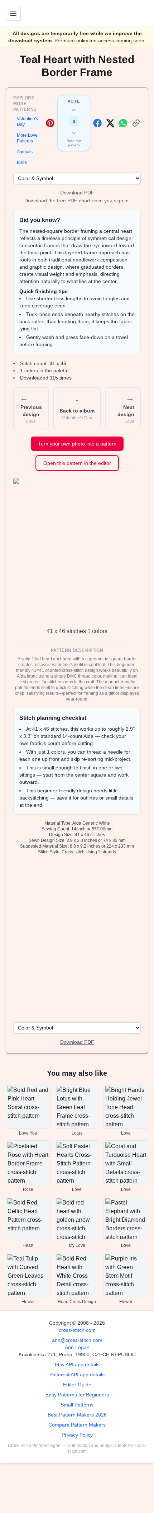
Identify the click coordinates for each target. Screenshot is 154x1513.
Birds (22, 162)
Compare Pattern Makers (77, 1425)
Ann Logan (77, 1347)
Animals (25, 151)
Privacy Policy (77, 1435)
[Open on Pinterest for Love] (50, 123)
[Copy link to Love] (136, 123)
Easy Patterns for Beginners (77, 1394)
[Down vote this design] (73, 133)
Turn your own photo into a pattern (77, 444)
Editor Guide (77, 1384)
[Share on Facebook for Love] (97, 123)
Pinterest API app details (77, 1374)
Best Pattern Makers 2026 (77, 1415)
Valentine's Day (27, 121)
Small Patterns (77, 1405)
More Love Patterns (27, 138)
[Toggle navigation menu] (13, 13)
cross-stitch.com (77, 1330)
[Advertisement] (77, 938)
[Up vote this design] (73, 110)
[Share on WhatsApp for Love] (123, 123)
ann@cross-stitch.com (77, 1340)
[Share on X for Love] (110, 123)
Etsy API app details (77, 1364)
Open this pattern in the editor (77, 463)
